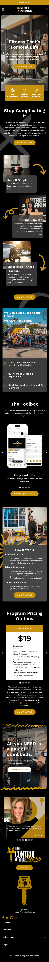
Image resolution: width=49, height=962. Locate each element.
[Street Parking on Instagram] (11, 917)
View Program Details (24, 494)
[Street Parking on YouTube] (7, 917)
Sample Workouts (19, 770)
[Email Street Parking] (16, 917)
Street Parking (20, 956)
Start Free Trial (24, 67)
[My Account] (2, 9)
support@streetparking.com (25, 703)
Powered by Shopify (32, 956)
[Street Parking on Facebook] (3, 917)
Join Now (24, 868)
